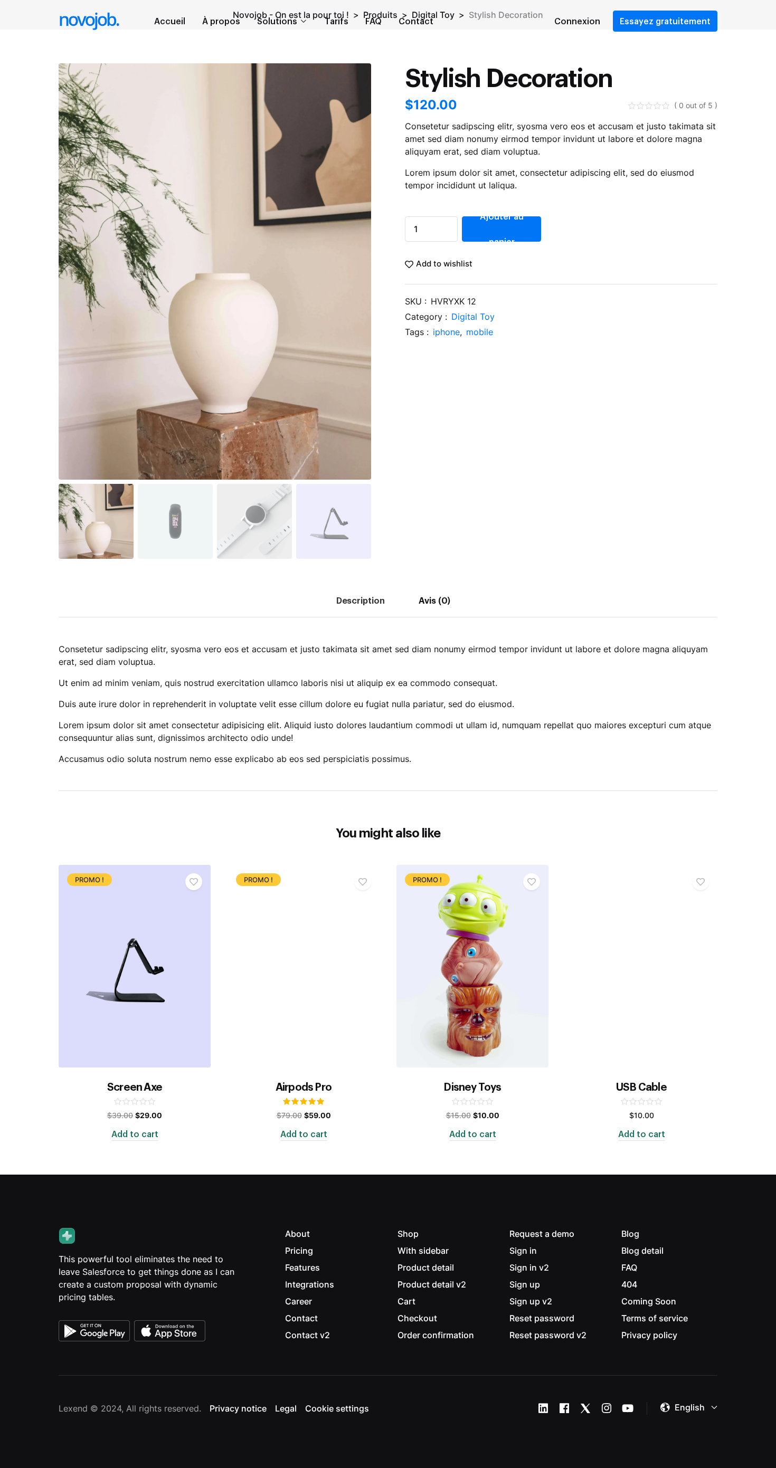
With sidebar (423, 1250)
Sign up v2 (530, 1301)
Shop (408, 1233)
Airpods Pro (304, 1086)
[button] (688, 1407)
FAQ (373, 21)
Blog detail (642, 1250)
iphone (446, 332)
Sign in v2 (529, 1267)
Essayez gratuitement (665, 21)
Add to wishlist (444, 264)
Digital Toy (473, 316)
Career (298, 1301)
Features (302, 1267)
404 (629, 1284)
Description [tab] (360, 600)
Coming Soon (648, 1301)
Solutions (277, 21)
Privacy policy (649, 1335)
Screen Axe (134, 1086)
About (297, 1233)
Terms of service (654, 1318)
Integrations (309, 1284)
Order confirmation (436, 1335)
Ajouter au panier (502, 229)
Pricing (299, 1250)
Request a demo (541, 1233)
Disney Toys (472, 1086)
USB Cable (641, 1086)
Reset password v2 (547, 1335)
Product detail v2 (432, 1284)
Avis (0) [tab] (435, 600)
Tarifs (336, 21)
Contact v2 (307, 1335)
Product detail (426, 1267)
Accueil (169, 21)
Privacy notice (238, 1408)
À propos (221, 21)
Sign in (523, 1250)
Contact (416, 21)
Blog (630, 1233)
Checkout (417, 1318)
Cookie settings (337, 1408)
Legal (286, 1408)
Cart (406, 1301)
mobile (479, 332)
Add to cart (134, 1134)
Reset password (541, 1318)
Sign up (524, 1284)
